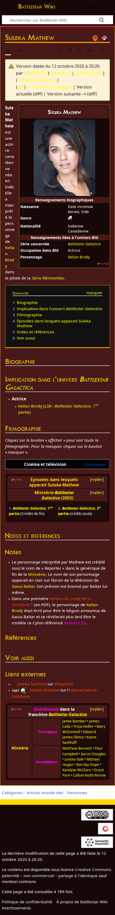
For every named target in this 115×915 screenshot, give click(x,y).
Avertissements (16, 907)
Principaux (47, 731)
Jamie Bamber (74, 721)
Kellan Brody (79, 256)
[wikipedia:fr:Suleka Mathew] (14, 683)
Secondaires (46, 762)
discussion (60, 73)
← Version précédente (49, 87)
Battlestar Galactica (84, 243)
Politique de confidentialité (27, 901)
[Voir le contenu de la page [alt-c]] (8, 51)
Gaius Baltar (23, 586)
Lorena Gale (74, 759)
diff (20, 87)
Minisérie (37, 574)
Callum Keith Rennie (89, 775)
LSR (48, 406)
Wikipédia (63, 683)
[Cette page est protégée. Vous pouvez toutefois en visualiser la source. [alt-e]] (60, 51)
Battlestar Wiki (36, 7)
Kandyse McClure (76, 770)
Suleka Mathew (31, 683)
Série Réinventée (48, 278)
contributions (89, 73)
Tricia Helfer (84, 726)
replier (96, 479)
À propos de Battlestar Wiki (82, 901)
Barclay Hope (87, 764)
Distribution (46, 709)
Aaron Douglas (93, 754)
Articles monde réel (44, 792)
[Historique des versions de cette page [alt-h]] (70, 51)
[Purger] (79, 51)
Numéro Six (75, 622)
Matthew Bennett (77, 748)
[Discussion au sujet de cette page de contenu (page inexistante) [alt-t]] (20, 51)
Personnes (77, 792)
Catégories (12, 792)
